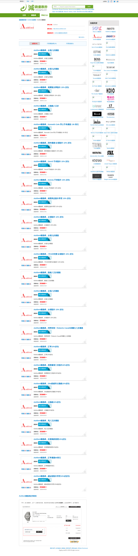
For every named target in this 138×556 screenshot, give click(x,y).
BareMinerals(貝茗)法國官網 (84, 11)
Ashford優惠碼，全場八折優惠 (46, 50)
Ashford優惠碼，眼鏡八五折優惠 (47, 272)
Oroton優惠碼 (97, 140)
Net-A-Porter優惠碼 (97, 47)
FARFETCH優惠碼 (111, 31)
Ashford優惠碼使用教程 (28, 496)
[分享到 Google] (111, 1)
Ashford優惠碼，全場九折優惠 (46, 69)
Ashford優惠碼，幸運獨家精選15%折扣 (50, 439)
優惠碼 (33, 15)
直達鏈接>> (43, 61)
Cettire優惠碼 (97, 55)
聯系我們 (68, 548)
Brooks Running (63, 9)
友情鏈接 (58, 548)
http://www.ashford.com (59, 28)
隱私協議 (74, 548)
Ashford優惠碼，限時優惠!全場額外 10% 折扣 (52, 143)
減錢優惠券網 (34, 7)
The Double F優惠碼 (97, 94)
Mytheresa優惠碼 (110, 55)
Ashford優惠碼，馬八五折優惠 (46, 421)
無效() (28, 61)
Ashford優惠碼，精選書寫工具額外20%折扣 (52, 365)
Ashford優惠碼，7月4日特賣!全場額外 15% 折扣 (53, 254)
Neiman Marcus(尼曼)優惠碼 (97, 126)
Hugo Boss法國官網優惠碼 (97, 64)
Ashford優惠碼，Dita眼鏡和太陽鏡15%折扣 (52, 384)
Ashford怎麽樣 (32, 20)
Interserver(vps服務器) (75, 9)
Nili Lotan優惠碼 (110, 125)
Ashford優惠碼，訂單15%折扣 (46, 347)
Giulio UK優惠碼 (97, 179)
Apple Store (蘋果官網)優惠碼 (110, 134)
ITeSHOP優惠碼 (110, 109)
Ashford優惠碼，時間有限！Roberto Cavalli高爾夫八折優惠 (58, 328)
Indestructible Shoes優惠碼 (97, 157)
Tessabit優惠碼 (97, 78)
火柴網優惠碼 (97, 164)
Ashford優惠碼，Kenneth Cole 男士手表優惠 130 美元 (56, 124)
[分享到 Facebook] (108, 1)
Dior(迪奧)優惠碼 (110, 47)
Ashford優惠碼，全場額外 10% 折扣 (48, 217)
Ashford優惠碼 (97, 39)
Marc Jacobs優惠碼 (110, 78)
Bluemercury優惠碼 (110, 86)
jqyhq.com (62, 550)
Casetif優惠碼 (97, 70)
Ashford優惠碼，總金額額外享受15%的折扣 (52, 476)
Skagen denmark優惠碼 (110, 179)
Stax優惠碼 (111, 156)
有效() (23, 61)
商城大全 (44, 15)
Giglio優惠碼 (110, 63)
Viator (74, 11)
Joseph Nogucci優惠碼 (110, 164)
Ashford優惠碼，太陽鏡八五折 (46, 106)
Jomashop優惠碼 (110, 39)
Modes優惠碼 (110, 148)
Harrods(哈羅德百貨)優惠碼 (97, 118)
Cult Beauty (55, 9)
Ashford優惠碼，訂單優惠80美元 (47, 458)
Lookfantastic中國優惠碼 (97, 109)
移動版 (63, 548)
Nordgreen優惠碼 (97, 101)
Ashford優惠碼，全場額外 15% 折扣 (48, 310)
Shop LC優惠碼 (97, 31)
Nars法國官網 (59, 11)
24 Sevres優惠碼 (110, 140)
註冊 (32, 1)
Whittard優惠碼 (110, 171)
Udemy (71, 11)
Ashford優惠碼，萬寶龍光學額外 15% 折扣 (51, 87)
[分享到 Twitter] (114, 1)
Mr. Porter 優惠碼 (97, 86)
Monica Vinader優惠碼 (97, 132)
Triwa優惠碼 (97, 148)
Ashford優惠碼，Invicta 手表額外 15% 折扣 (52, 180)
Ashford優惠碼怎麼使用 (61, 33)
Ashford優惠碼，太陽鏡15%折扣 (47, 402)
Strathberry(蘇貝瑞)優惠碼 (97, 173)
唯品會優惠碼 (110, 101)
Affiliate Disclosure (83, 548)
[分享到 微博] (117, 1)
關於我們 (52, 548)
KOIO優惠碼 (110, 94)
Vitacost (66, 11)
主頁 (24, 15)
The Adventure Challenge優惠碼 (110, 118)
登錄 (28, 1)
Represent (84, 9)
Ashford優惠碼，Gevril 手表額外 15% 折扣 (51, 161)
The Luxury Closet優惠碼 (110, 70)
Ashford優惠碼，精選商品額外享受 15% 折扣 (52, 198)
